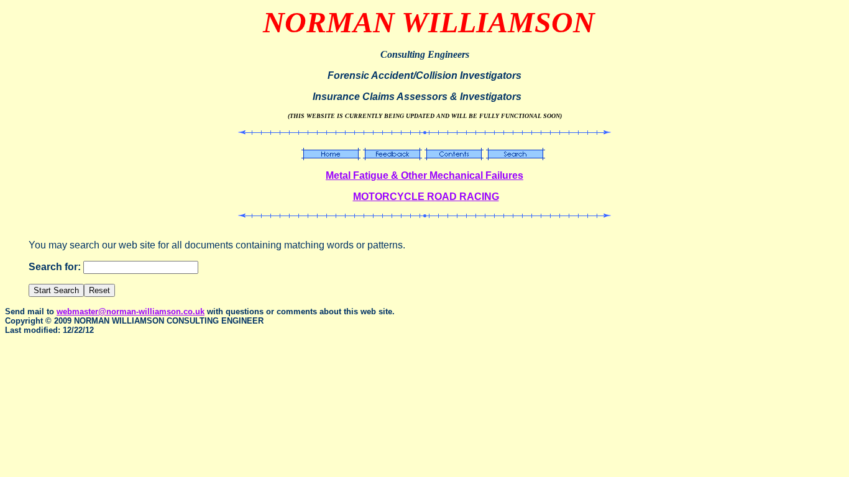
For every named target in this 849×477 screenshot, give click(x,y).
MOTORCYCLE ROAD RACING (426, 196)
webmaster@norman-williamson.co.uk (130, 311)
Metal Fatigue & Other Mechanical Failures (424, 175)
